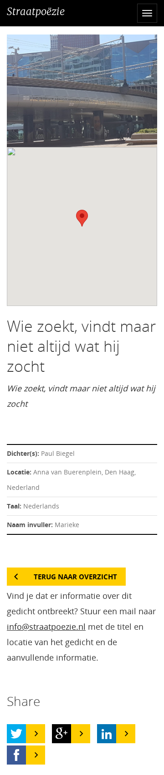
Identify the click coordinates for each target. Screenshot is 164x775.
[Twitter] (16, 733)
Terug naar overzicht (75, 576)
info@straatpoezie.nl (46, 626)
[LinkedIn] (106, 733)
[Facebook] (16, 755)
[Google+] (61, 733)
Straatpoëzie (36, 11)
